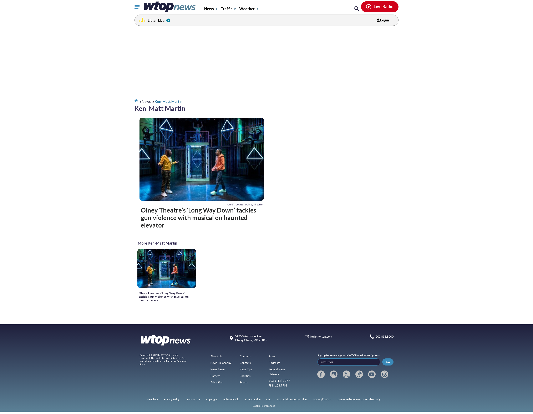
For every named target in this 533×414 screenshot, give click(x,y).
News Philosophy (220, 362)
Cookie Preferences (264, 405)
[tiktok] (359, 374)
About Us (216, 356)
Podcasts (274, 362)
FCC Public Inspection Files (292, 399)
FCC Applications (322, 399)
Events (244, 382)
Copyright (211, 399)
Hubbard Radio (231, 399)
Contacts (245, 362)
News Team (217, 369)
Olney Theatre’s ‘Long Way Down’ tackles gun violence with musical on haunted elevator (198, 217)
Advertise (216, 382)
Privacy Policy (171, 399)
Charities (245, 376)
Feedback (152, 399)
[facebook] (321, 374)
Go (388, 362)
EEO (268, 399)
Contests (245, 356)
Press (272, 356)
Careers (215, 376)
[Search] (356, 8)
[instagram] (333, 374)
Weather (247, 8)
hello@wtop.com (321, 336)
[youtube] (372, 374)
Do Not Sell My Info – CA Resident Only (359, 399)
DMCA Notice (252, 399)
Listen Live (156, 20)
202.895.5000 (385, 336)
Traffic (226, 8)
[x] (346, 374)
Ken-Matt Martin (168, 101)
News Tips (246, 369)
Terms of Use (192, 399)
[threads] (384, 374)
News (209, 8)
